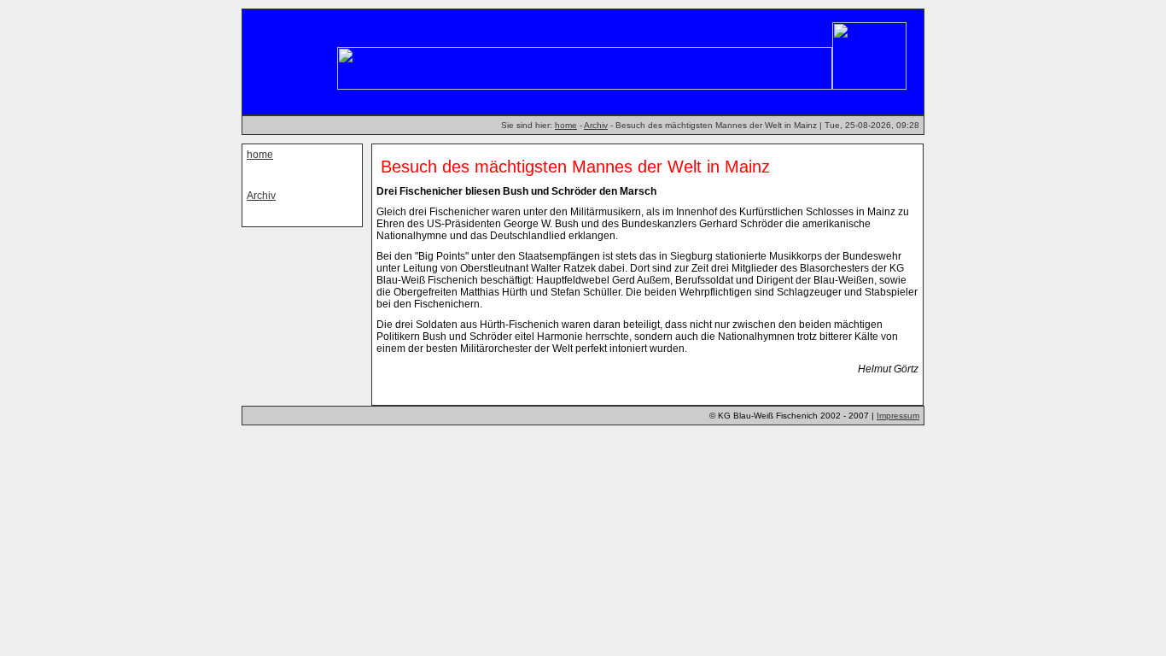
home (566, 125)
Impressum (898, 415)
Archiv (596, 125)
